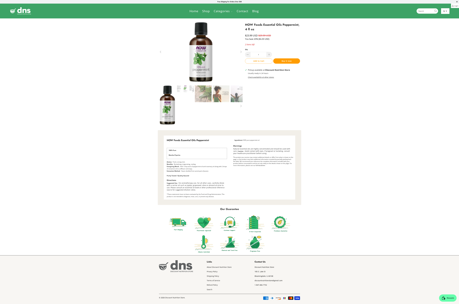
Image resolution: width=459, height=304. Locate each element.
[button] (223, 11)
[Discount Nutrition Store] (21, 11)
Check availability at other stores (261, 77)
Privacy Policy (212, 271)
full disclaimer (260, 165)
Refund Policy (212, 285)
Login (456, 6)
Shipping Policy (213, 276)
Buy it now (287, 61)
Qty (246, 49)
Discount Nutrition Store (175, 297)
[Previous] (161, 52)
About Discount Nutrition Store (219, 267)
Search (209, 289)
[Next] (241, 52)
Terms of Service (213, 280)
